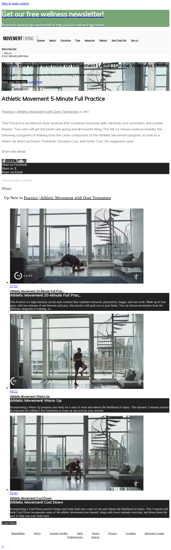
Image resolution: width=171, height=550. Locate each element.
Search (52, 40)
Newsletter (18, 533)
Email (22, 161)
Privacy (112, 533)
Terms (96, 533)
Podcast (103, 40)
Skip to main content (15, 3)
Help (80, 533)
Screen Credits (59, 533)
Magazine (90, 40)
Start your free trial (14, 82)
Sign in (134, 40)
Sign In (7, 52)
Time (77, 40)
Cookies (131, 533)
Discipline (66, 40)
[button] (37, 37)
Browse (41, 40)
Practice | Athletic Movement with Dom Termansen (40, 111)
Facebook (8, 161)
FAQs (37, 533)
